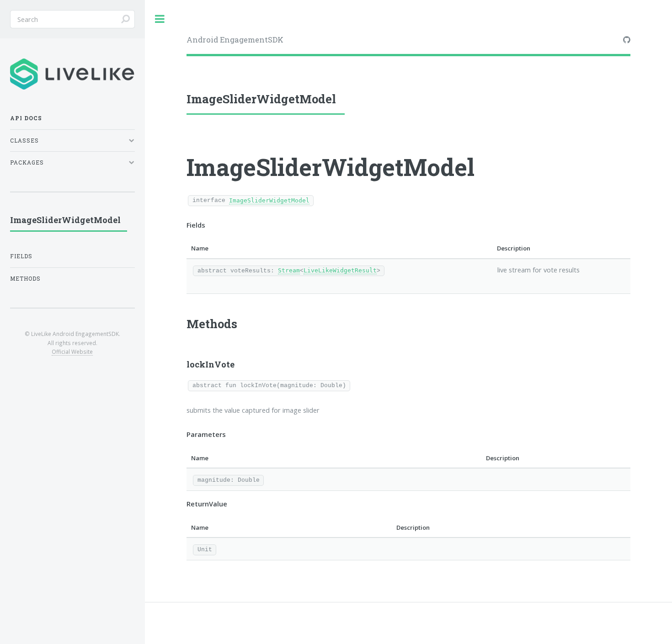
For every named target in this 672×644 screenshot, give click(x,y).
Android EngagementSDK (235, 39)
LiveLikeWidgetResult (340, 270)
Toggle (160, 19)
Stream (289, 270)
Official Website (72, 351)
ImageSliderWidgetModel (269, 200)
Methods (25, 278)
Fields (21, 256)
